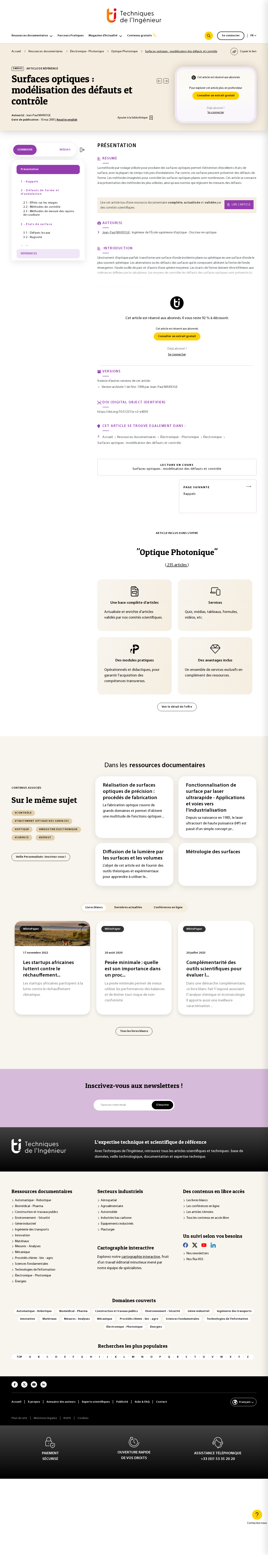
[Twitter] (194, 1245)
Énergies (20, 1281)
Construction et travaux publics (36, 1212)
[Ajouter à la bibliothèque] (151, 118)
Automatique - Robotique (33, 1200)
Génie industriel (25, 1223)
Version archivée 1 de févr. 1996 (123, 387)
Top (19, 1357)
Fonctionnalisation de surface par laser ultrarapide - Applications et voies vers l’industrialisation (215, 798)
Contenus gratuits (139, 35)
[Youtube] (203, 1245)
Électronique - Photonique (33, 1275)
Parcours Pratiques (71, 35)
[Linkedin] (213, 1245)
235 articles (177, 565)
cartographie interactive (140, 1257)
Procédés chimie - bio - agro (34, 1258)
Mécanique (22, 1252)
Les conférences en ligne (202, 1206)
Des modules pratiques (134, 660)
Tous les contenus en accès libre (207, 1218)
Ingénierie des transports (32, 1229)
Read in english (67, 119)
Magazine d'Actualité (103, 35)
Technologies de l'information (35, 1269)
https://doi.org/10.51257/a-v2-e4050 (122, 412)
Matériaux (22, 1241)
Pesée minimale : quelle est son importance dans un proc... (133, 969)
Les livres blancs (197, 1200)
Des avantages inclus (215, 660)
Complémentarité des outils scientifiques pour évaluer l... (214, 969)
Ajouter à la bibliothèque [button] (132, 117)
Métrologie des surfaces (213, 852)
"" (177, 552)
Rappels (196, 491)
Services (215, 603)
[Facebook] (185, 1245)
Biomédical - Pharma (29, 1206)
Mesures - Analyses (28, 1246)
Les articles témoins (199, 1212)
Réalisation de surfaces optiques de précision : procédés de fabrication (130, 791)
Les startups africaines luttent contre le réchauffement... (48, 969)
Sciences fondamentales (31, 1264)
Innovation (22, 1235)
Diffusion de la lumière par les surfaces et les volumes (133, 855)
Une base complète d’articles (134, 603)
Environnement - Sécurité (32, 1218)
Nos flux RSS (194, 1259)
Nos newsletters (197, 1253)
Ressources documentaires (30, 35)
